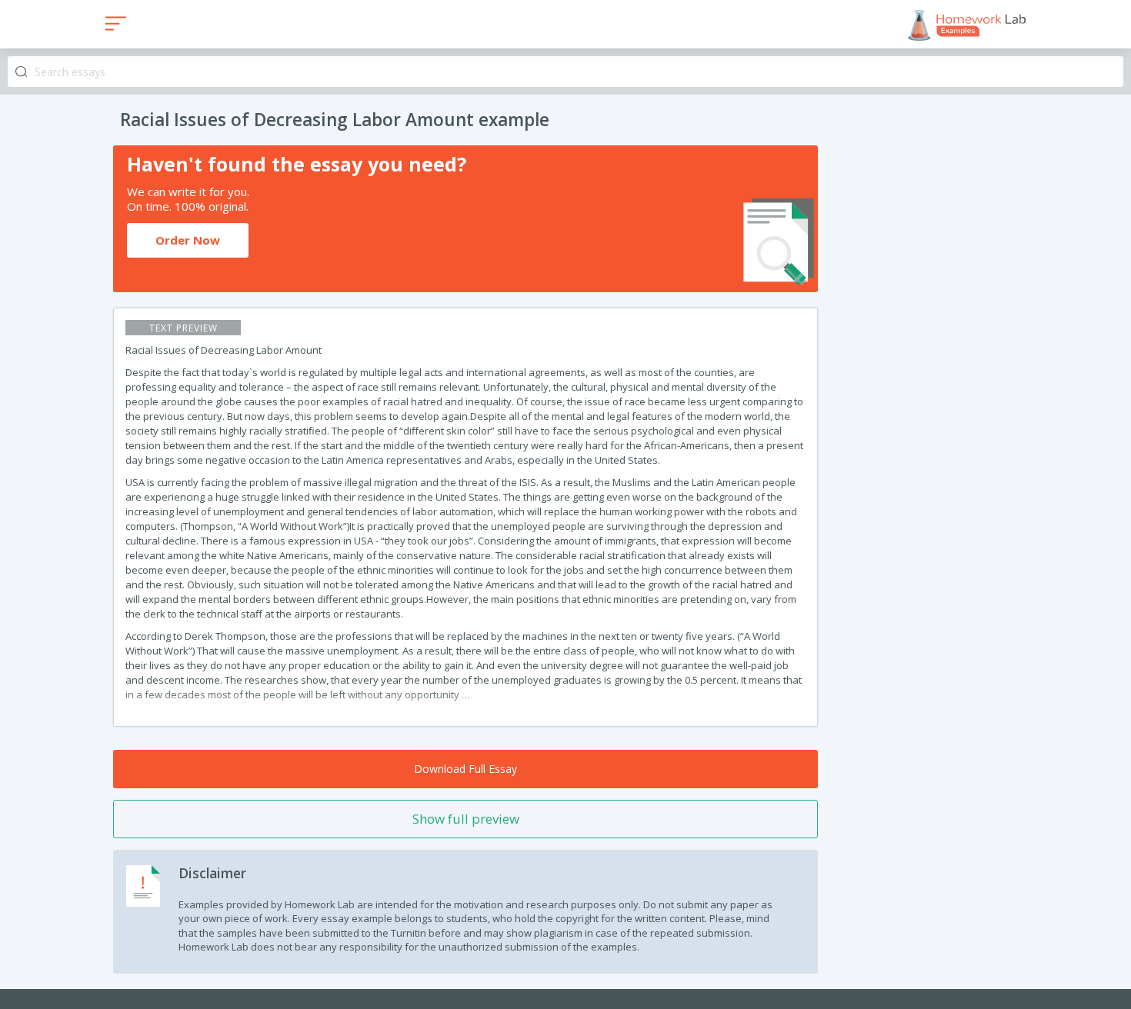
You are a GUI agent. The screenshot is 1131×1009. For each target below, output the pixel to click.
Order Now (187, 240)
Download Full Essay (465, 768)
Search (21, 72)
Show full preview (465, 819)
